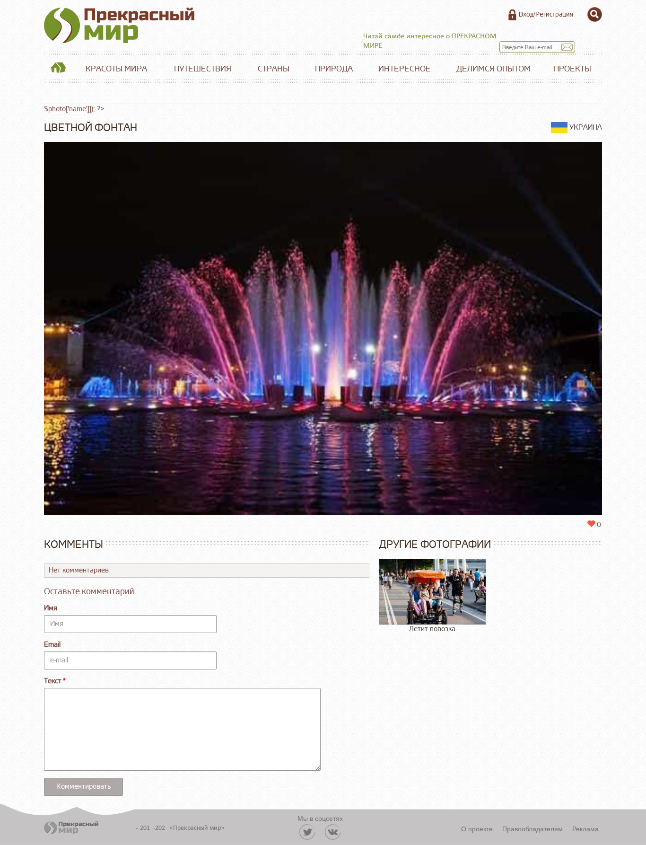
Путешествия (202, 69)
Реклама (585, 828)
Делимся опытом (493, 69)
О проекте (477, 828)
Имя (50, 608)
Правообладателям (532, 828)
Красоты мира (116, 69)
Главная (58, 69)
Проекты (572, 69)
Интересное (404, 69)
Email (52, 644)
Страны (273, 69)
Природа (334, 69)
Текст (52, 681)
